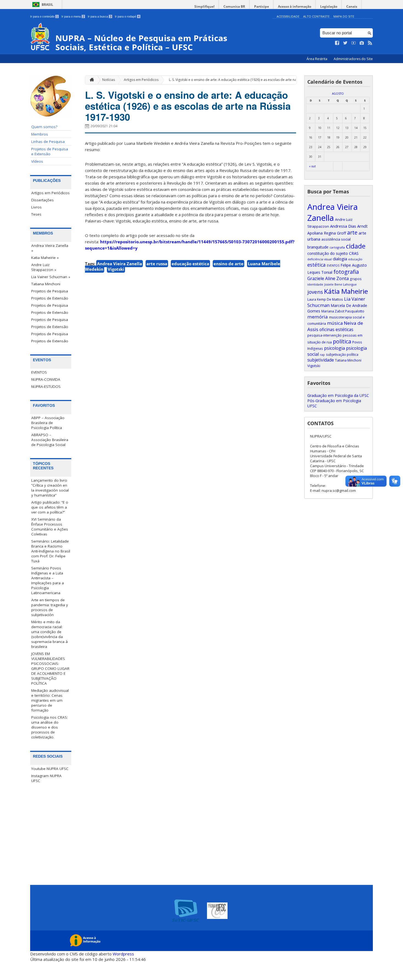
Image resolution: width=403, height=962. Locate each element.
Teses (36, 214)
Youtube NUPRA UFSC (50, 768)
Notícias (108, 79)
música (335, 323)
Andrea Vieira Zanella (119, 263)
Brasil (47, 4)
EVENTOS (39, 372)
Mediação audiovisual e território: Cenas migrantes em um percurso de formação (50, 700)
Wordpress (123, 954)
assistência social (336, 239)
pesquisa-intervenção (324, 335)
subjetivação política (342, 354)
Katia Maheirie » (45, 257)
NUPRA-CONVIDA (45, 379)
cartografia (337, 247)
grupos (356, 279)
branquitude (317, 247)
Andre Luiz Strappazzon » (43, 267)
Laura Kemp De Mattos (325, 299)
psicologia (334, 348)
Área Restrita (317, 59)
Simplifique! (204, 6)
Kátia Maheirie (346, 291)
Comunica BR (234, 6)
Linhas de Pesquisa (48, 141)
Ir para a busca (99, 16)
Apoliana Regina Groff (326, 233)
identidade (315, 284)
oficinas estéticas (336, 329)
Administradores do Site (353, 59)
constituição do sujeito (327, 253)
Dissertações (42, 200)
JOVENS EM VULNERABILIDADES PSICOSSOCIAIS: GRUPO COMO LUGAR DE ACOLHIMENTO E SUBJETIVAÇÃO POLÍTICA (50, 668)
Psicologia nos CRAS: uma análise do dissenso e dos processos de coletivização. (49, 727)
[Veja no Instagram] (362, 43)
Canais (351, 6)
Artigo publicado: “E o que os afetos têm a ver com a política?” (49, 507)
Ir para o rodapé (127, 16)
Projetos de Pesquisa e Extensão (49, 151)
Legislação (328, 6)
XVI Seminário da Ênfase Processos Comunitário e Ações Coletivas (49, 527)
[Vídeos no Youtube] (353, 43)
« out (312, 166)
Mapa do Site (343, 16)
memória (317, 317)
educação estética (190, 263)
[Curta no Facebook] (337, 43)
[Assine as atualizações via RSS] (370, 43)
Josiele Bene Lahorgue (340, 284)
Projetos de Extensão (49, 298)
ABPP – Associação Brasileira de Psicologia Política (47, 422)
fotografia (346, 271)
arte (352, 232)
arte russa (156, 263)
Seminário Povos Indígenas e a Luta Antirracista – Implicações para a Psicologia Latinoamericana (47, 580)
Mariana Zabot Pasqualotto (342, 311)
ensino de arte (228, 263)
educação (355, 259)
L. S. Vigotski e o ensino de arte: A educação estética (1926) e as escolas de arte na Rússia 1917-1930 (246, 79)
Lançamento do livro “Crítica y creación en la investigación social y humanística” (50, 488)
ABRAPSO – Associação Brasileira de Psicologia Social (49, 439)
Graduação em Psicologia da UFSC (338, 395)
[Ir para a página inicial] (90, 80)
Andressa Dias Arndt (349, 226)
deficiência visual (319, 259)
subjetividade (320, 360)
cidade (355, 246)
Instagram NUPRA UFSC (46, 778)
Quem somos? (44, 126)
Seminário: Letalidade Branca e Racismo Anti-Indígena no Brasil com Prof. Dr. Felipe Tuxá (50, 551)
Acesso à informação (294, 6)
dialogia (340, 258)
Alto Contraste (316, 16)
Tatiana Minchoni (45, 283)
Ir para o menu (72, 16)
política (342, 341)
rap (322, 355)
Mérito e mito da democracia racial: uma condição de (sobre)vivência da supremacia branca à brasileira (49, 634)
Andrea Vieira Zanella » (49, 248)
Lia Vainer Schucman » (50, 276)
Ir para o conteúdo (44, 16)
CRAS (354, 253)
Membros (39, 134)
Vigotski (116, 269)
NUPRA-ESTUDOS (46, 386)
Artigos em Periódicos (50, 192)
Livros (36, 207)
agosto (338, 93)
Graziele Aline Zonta (328, 278)
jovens (315, 291)
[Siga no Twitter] (345, 43)
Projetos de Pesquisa (49, 291)
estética (316, 264)
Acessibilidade (288, 16)
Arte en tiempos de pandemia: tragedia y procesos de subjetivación (49, 607)
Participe (261, 6)
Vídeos (37, 161)
